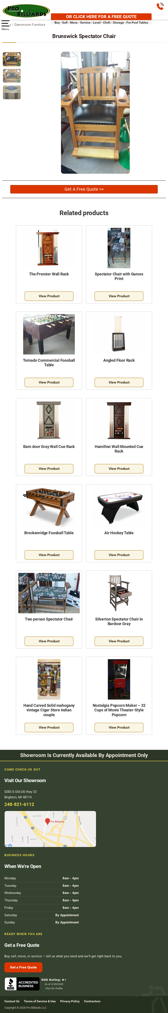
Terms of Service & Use (40, 1001)
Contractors (92, 1001)
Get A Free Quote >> (84, 189)
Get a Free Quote (23, 967)
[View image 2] (12, 76)
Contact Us (11, 1001)
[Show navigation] (5, 23)
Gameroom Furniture (29, 25)
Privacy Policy (70, 1001)
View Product (49, 296)
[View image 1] (12, 59)
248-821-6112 (19, 804)
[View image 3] (12, 92)
